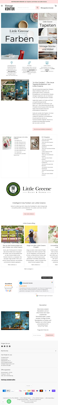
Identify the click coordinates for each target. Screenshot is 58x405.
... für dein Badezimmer (19, 145)
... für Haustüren (18, 152)
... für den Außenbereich (19, 147)
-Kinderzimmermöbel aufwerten (47, 146)
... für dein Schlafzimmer (20, 143)
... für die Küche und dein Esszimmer (20, 154)
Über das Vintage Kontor (35, 399)
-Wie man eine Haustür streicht (47, 143)
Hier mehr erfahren (29, 214)
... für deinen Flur (18, 140)
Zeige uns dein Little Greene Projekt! (36, 246)
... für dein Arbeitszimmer (20, 148)
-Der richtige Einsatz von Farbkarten (48, 161)
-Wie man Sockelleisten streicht (47, 155)
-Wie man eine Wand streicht (47, 158)
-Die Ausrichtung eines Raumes (47, 165)
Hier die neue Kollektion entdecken (42, 129)
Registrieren (49, 335)
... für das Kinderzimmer (20, 150)
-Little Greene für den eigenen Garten (47, 152)
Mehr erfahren (12, 264)
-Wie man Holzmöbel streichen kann (47, 140)
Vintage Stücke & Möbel (22, 399)
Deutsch (28, 385)
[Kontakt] (29, 67)
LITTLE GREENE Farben (25, 398)
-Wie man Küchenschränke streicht (48, 149)
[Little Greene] (47, 66)
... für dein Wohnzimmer (20, 142)
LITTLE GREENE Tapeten (38, 398)
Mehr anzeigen (28, 269)
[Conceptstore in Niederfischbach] (12, 68)
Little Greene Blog (49, 398)
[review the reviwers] (52, 282)
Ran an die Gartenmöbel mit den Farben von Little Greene (12, 246)
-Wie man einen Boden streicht (47, 174)
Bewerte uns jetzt (47, 277)
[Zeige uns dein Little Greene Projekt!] (36, 234)
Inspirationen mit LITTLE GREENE (10, 398)
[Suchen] (37, 7)
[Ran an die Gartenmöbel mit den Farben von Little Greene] (12, 234)
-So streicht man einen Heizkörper (47, 168)
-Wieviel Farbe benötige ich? (48, 171)
